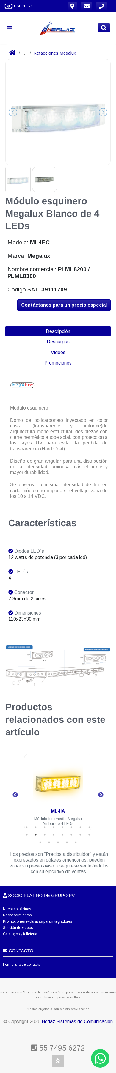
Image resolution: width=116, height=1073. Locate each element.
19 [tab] (58, 842)
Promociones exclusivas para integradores (37, 921)
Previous (15, 795)
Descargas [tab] (58, 341)
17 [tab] (40, 842)
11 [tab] (45, 835)
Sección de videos (18, 928)
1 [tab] (27, 827)
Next (101, 795)
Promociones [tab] (58, 362)
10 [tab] (36, 835)
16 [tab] (89, 835)
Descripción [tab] (58, 331)
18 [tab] (49, 842)
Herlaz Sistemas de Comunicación (77, 1021)
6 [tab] (71, 827)
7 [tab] (80, 827)
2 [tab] (36, 827)
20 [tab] (67, 842)
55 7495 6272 (61, 1048)
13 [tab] (62, 835)
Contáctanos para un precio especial (64, 305)
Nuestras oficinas (17, 909)
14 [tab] (71, 835)
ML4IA (58, 811)
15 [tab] (80, 835)
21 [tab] (76, 842)
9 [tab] (27, 835)
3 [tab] (45, 827)
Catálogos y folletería (20, 934)
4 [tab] (54, 827)
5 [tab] (62, 827)
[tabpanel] (58, 796)
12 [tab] (54, 835)
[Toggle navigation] (12, 28)
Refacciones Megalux (54, 52)
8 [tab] (89, 827)
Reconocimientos (17, 915)
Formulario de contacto (21, 964)
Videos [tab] (58, 352)
